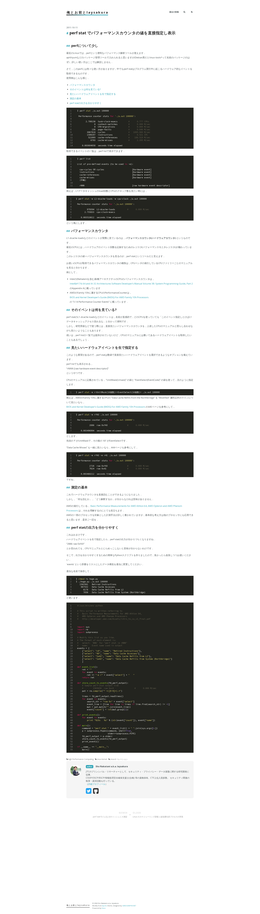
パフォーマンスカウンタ (82, 84)
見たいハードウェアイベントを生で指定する (93, 93)
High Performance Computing (81, 759)
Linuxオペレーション (119, 759)
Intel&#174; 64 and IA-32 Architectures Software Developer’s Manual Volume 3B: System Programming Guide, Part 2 (131, 283)
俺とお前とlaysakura (87, 12)
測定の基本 (75, 98)
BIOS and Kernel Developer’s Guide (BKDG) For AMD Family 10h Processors (109, 297)
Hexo (104, 908)
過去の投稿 (174, 12)
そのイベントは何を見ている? (85, 89)
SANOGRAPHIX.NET (129, 906)
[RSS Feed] (192, 12)
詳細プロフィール (96, 784)
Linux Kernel (102, 759)
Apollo (104, 906)
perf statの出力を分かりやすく (86, 103)
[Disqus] (130, 863)
